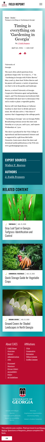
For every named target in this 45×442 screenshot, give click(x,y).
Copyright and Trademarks (12, 415)
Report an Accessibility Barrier (12, 419)
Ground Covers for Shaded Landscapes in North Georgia (19, 325)
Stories (12, 17)
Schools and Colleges (12, 411)
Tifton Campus (31, 357)
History (10, 354)
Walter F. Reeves (15, 165)
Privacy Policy (13, 369)
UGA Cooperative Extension (30, 351)
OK (7, 438)
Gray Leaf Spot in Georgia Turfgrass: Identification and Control (18, 231)
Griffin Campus (32, 360)
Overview (11, 351)
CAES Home (12, 348)
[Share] (20, 53)
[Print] (24, 53)
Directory (33, 411)
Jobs (9, 360)
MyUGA (12, 413)
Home (7, 17)
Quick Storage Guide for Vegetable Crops (22, 279)
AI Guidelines (13, 377)
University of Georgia (22, 396)
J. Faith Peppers (24, 43)
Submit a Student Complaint (33, 419)
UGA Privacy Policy (33, 415)
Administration (13, 357)
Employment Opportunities (33, 413)
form (4, 433)
